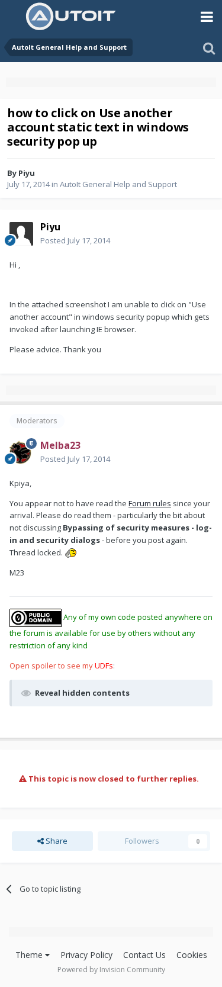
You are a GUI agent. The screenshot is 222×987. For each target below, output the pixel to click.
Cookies (191, 954)
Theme (30, 954)
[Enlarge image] (70, 552)
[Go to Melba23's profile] (21, 452)
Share (55, 840)
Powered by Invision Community (111, 970)
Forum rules (149, 503)
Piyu (26, 173)
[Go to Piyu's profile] (21, 234)
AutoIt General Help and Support (118, 184)
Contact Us (144, 954)
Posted (75, 240)
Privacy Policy (86, 954)
